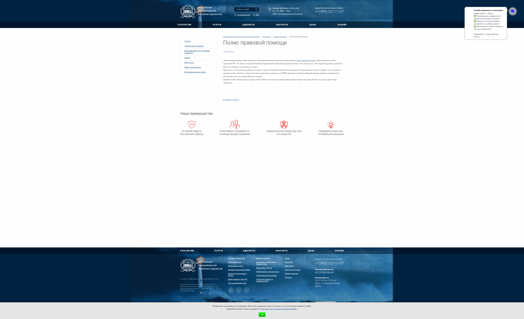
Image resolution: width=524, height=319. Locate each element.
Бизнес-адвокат (291, 274)
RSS (257, 15)
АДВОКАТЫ (248, 25)
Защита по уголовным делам (237, 275)
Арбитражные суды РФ (237, 279)
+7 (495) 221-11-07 (329, 12)
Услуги (187, 41)
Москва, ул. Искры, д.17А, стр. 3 (286, 8)
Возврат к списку (231, 100)
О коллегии (266, 37)
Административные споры (239, 270)
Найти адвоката (234, 262)
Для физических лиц (236, 258)
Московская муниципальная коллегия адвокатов (241, 37)
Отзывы (288, 277)
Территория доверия (194, 46)
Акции (187, 58)
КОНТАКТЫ (282, 25)
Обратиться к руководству (267, 272)
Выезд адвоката (263, 258)
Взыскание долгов (264, 268)
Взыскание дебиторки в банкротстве (266, 263)
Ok (262, 314)
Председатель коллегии (266, 275)
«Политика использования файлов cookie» (278, 308)
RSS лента (189, 62)
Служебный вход (243, 15)
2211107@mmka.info (324, 272)
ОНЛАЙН (342, 25)
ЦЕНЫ (312, 25)
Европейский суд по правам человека (197, 52)
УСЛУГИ (217, 25)
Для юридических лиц (237, 283)
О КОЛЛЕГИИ (184, 25)
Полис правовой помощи (306, 60)
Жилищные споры (235, 266)
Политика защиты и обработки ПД (264, 280)
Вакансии (289, 262)
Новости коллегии (192, 67)
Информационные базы (195, 72)
